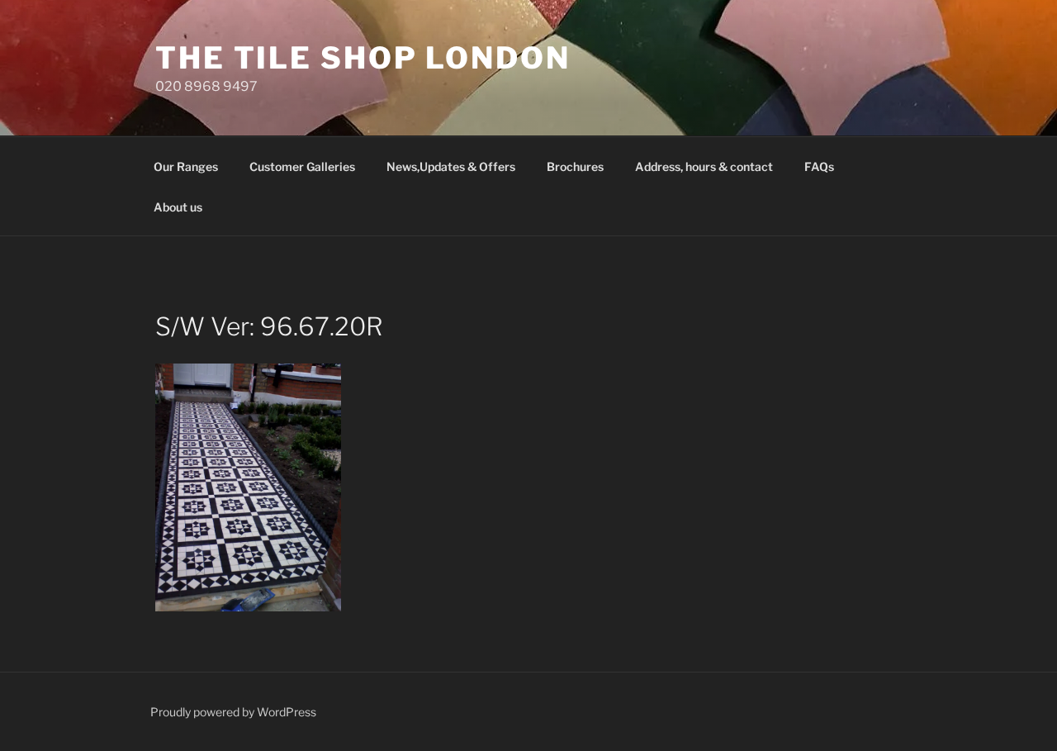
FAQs (819, 166)
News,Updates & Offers (450, 166)
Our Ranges (186, 166)
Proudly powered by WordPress (233, 712)
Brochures (575, 166)
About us (178, 207)
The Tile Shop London (363, 58)
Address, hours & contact (704, 166)
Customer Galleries (302, 166)
